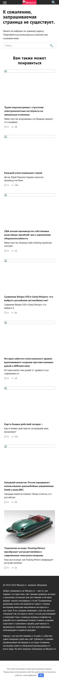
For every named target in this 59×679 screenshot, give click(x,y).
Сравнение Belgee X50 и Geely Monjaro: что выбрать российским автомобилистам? (28, 298)
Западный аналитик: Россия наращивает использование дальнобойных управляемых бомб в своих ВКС (29, 486)
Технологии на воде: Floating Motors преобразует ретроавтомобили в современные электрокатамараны (24, 551)
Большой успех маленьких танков (23, 172)
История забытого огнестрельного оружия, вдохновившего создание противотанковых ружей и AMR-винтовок (28, 362)
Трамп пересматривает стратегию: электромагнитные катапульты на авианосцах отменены (24, 111)
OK (41, 675)
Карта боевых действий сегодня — (23, 424)
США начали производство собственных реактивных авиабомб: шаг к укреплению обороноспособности (27, 234)
